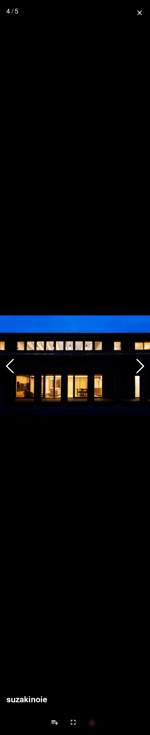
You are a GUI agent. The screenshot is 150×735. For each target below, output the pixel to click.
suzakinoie (26, 699)
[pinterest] (92, 722)
